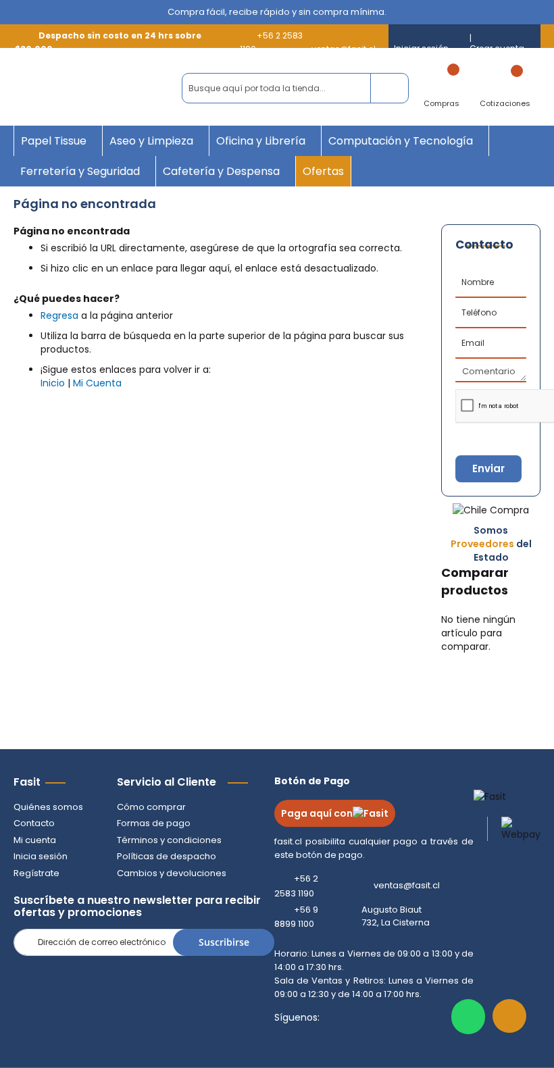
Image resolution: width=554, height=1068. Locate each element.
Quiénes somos (48, 806)
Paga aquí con (317, 813)
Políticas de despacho (166, 856)
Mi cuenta (35, 840)
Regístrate (36, 873)
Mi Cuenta (97, 383)
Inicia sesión (41, 856)
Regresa (59, 315)
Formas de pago (154, 823)
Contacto (34, 823)
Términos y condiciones (169, 840)
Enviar (488, 468)
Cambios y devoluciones (171, 873)
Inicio (53, 383)
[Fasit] (90, 88)
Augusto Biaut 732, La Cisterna (395, 916)
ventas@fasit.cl (407, 886)
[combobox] (295, 88)
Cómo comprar (151, 806)
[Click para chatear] (468, 1016)
